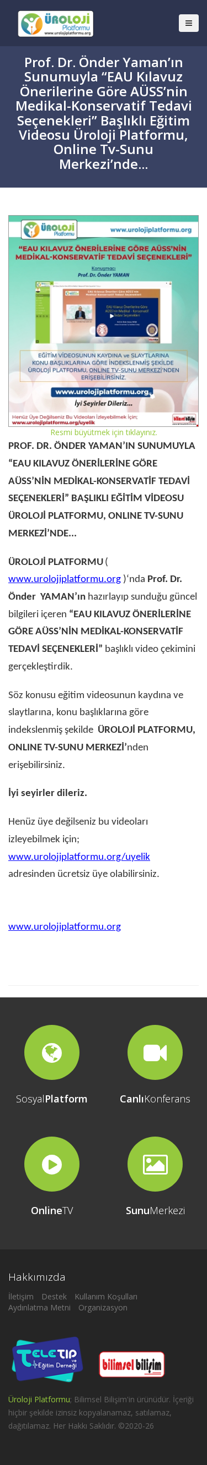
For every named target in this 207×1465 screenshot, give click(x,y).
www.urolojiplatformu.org (64, 579)
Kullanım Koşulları (106, 1296)
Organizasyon (103, 1307)
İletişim (21, 1296)
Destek (54, 1296)
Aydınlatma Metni (39, 1307)
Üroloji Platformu (39, 1399)
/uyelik (79, 857)
